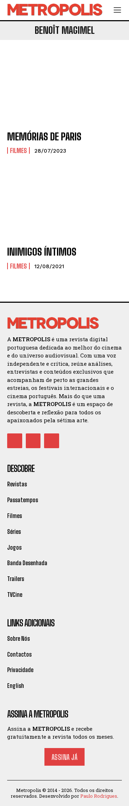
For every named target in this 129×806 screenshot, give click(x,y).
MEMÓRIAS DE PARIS (44, 136)
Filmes (18, 150)
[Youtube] (51, 441)
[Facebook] (14, 441)
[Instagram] (33, 441)
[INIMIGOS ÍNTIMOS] (64, 204)
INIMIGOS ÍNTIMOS (41, 252)
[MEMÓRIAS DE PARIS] (64, 89)
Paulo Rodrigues (98, 796)
